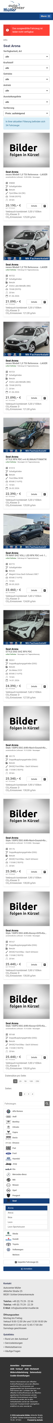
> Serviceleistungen (13, 1343)
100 (31, 1081)
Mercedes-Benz (19, 1174)
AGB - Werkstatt (32, 1369)
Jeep (14, 1164)
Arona (10, 1208)
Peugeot (16, 1195)
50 (25, 1081)
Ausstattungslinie (12, 96)
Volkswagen (17, 1249)
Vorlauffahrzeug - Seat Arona (26, 177)
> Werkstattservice (12, 1347)
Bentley (15, 1122)
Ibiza (10, 1217)
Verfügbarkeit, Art (12, 51)
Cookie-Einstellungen (20, 1376)
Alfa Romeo (17, 1111)
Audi (14, 1116)
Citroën (15, 1127)
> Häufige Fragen (11, 1351)
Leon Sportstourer (16, 1227)
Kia (13, 1169)
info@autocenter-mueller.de (24, 1308)
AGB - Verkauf (16, 1369)
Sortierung (8, 108)
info (5, 40)
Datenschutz (35, 1372)
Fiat (14, 1148)
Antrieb (7, 85)
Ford (14, 1153)
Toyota (15, 1244)
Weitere (16, 1255)
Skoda (15, 1234)
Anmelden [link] (27, 1269)
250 (37, 1081)
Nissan (15, 1185)
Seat (14, 1201)
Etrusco (15, 1143)
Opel (14, 1190)
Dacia (15, 1137)
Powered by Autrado (35, 1420)
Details (34, 206)
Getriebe (7, 73)
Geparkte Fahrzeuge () (28, 1262)
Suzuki (15, 1239)
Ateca (10, 1212)
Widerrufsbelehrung (19, 1372)
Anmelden (14, 1365)
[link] (44, 206)
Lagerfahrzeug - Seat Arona (26, 271)
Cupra (15, 1132)
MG (14, 1180)
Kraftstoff (8, 62)
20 (20, 1081)
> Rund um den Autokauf (15, 1339)
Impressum (26, 1365)
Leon (10, 1222)
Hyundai (16, 1159)
